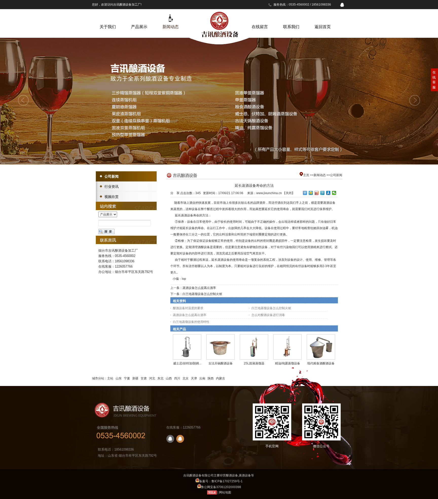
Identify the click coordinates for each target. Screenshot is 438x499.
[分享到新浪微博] (317, 193)
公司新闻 (336, 175)
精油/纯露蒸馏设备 (287, 363)
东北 (160, 378)
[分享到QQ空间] (311, 193)
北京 (185, 378)
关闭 (289, 193)
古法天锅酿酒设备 (220, 363)
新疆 (135, 378)
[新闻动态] (170, 18)
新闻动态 (320, 175)
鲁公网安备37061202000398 (221, 487)
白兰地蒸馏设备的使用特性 (191, 322)
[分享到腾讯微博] (322, 193)
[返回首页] (322, 18)
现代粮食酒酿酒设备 (321, 363)
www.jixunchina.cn (269, 193)
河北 (152, 378)
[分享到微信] (334, 193)
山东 (119, 378)
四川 (177, 378)
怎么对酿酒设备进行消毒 (268, 315)
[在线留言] (260, 18)
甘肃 (144, 378)
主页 (306, 175)
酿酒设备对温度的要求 (188, 308)
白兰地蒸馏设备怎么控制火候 (202, 294)
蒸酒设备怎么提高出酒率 (199, 288)
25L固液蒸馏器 (254, 363)
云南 (202, 378)
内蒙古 (220, 378)
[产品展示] (139, 18)
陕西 (211, 378)
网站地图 (225, 492)
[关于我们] (107, 18)
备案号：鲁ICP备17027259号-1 (221, 481)
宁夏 (127, 378)
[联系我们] (291, 18)
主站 (110, 378)
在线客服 (434, 79)
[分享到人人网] (328, 193)
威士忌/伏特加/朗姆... (187, 363)
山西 (169, 378)
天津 (194, 378)
